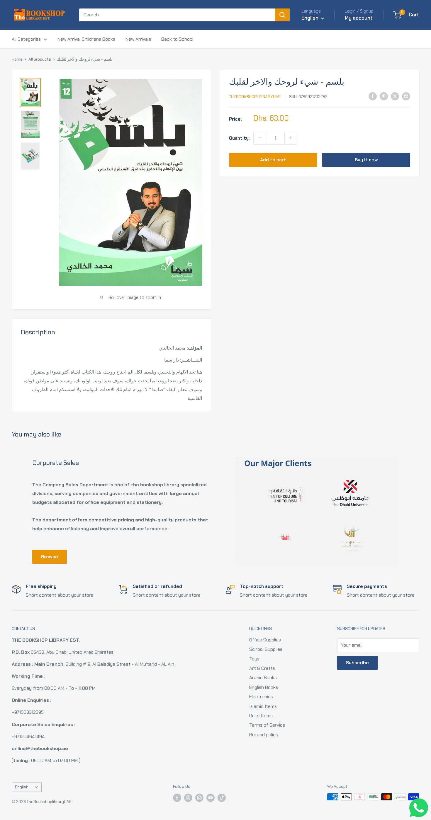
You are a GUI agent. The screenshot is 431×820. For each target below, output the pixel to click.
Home (17, 59)
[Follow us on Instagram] (199, 797)
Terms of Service (267, 725)
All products (39, 59)
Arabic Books (263, 678)
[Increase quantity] (291, 138)
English (21, 787)
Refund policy (263, 735)
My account (359, 18)
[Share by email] (406, 96)
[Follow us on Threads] (188, 797)
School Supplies (265, 649)
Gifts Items (261, 716)
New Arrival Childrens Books (86, 39)
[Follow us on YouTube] (210, 797)
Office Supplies (265, 640)
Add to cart (273, 159)
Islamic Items (263, 706)
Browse (49, 557)
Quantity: (239, 138)
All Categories (26, 39)
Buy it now (366, 159)
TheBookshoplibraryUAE (255, 96)
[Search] (282, 14)
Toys (254, 659)
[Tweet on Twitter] (395, 96)
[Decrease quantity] (260, 138)
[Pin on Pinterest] (384, 96)
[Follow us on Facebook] (177, 797)
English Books (263, 687)
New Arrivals (138, 39)
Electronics (261, 697)
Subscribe (357, 663)
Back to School (177, 39)
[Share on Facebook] (373, 96)
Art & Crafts (262, 668)
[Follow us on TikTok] (222, 797)
